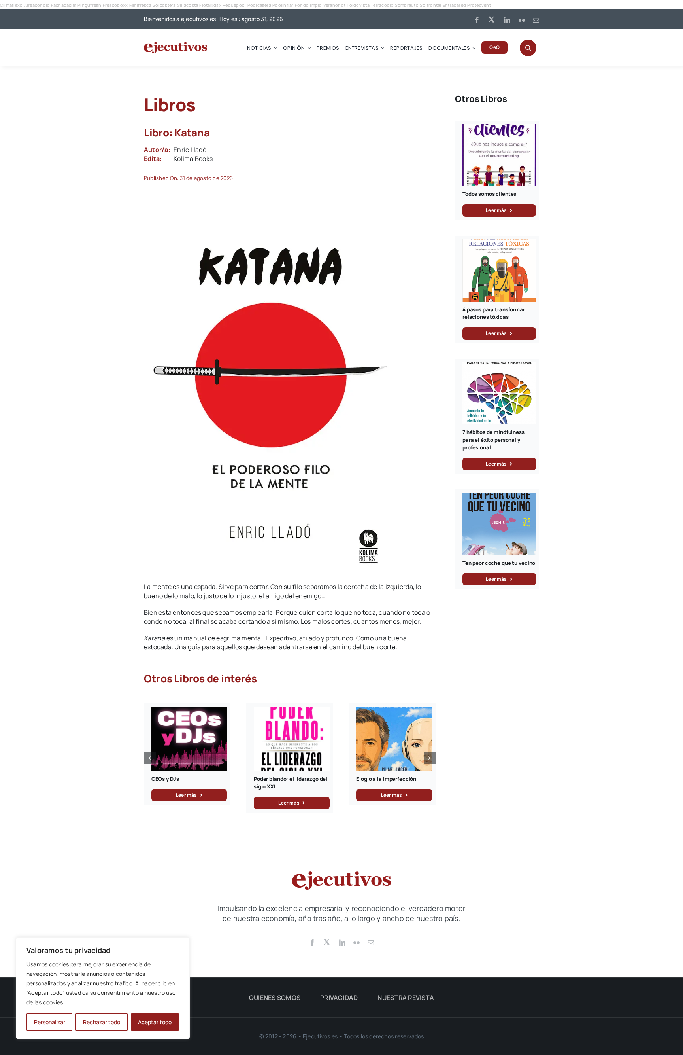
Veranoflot (334, 5)
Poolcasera (259, 5)
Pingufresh (89, 5)
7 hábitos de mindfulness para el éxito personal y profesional (493, 439)
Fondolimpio (308, 5)
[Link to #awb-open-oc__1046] (528, 48)
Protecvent (479, 5)
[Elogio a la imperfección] (394, 711)
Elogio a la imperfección (386, 778)
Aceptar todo (155, 1022)
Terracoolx (382, 5)
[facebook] (477, 20)
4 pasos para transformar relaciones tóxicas (493, 313)
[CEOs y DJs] (189, 711)
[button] (150, 758)
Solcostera (164, 5)
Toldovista (358, 5)
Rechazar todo (101, 1022)
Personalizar (49, 1022)
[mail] (536, 20)
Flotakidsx (210, 5)
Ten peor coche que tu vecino (498, 562)
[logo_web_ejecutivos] (175, 45)
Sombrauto (407, 5)
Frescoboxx (115, 5)
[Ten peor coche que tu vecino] (499, 497)
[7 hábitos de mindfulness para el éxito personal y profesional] (499, 366)
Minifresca (140, 5)
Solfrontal (430, 5)
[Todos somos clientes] (499, 128)
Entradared (454, 5)
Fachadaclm (63, 5)
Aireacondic (37, 5)
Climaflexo (11, 5)
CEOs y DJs (165, 778)
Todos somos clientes (489, 193)
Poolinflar (282, 5)
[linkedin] (507, 20)
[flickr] (522, 20)
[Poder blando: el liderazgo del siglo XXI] (292, 711)
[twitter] (492, 19)
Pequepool (234, 5)
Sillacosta (187, 5)
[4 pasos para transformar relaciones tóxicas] (499, 243)
